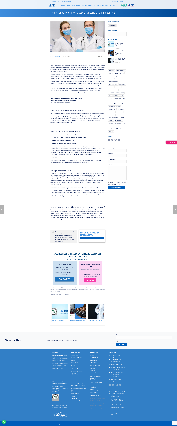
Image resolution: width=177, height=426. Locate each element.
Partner (91, 394)
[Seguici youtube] (119, 140)
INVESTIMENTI (92, 5)
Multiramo (92, 367)
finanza (122, 92)
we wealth (111, 131)
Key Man (73, 367)
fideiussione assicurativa (114, 92)
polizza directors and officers (115, 106)
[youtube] (120, 385)
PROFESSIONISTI (76, 5)
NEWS (106, 5)
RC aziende (111, 120)
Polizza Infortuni (112, 109)
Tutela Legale (74, 359)
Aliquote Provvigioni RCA (95, 395)
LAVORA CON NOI (56, 376)
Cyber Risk (73, 373)
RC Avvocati (122, 117)
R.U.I (112, 410)
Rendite (91, 359)
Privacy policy (93, 386)
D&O (123, 87)
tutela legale (111, 128)
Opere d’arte (93, 378)
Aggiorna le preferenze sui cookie (66, 424)
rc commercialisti (118, 120)
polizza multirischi (120, 109)
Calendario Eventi (112, 25)
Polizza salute (111, 112)
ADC (52, 56)
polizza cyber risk (112, 103)
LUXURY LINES (100, 5)
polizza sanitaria (119, 112)
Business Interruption (113, 84)
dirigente (121, 90)
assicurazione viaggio (113, 76)
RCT (124, 123)
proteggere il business (113, 117)
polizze (118, 114)
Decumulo (92, 370)
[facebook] (110, 385)
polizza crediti (116, 101)
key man (121, 95)
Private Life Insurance (95, 365)
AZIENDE (84, 5)
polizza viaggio (112, 114)
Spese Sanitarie (74, 362)
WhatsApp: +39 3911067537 (115, 364)
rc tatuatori (111, 126)
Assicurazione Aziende (120, 70)
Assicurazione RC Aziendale (77, 383)
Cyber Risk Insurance (75, 387)
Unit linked (92, 368)
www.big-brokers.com (116, 361)
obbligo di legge (117, 98)
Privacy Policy (111, 184)
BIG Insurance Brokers (113, 81)
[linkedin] (113, 385)
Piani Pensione (93, 362)
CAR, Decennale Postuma (77, 371)
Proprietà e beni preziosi (95, 376)
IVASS (112, 414)
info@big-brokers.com (66, 1)
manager (110, 98)
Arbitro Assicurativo (94, 390)
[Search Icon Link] (117, 5)
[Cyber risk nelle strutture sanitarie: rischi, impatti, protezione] (96, 311)
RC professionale (118, 123)
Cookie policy (93, 387)
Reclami (92, 389)
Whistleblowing (93, 392)
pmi (124, 98)
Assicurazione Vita (112, 78)
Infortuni (73, 360)
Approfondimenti (58, 56)
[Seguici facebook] (109, 140)
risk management (119, 126)
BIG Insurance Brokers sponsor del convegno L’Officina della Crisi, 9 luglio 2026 (78, 320)
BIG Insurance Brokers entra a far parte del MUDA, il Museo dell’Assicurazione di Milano (60, 320)
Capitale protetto (94, 357)
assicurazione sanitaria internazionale (116, 73)
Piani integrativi (93, 360)
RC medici (111, 123)
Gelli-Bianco (115, 95)
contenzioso (111, 87)
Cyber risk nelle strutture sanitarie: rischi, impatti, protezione (96, 320)
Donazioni (92, 379)
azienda (119, 78)
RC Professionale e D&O (76, 357)
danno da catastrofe (113, 90)
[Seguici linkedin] (112, 140)
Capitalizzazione (93, 364)
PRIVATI (69, 5)
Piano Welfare (74, 398)
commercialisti (122, 84)
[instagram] (117, 385)
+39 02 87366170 (55, 1)
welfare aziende (119, 128)
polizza (110, 101)
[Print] (99, 56)
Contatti (112, 5)
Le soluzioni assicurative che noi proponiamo (63, 210)
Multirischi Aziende (75, 368)
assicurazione (111, 70)
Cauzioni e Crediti (75, 370)
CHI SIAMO (63, 5)
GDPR (110, 95)
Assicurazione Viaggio (76, 400)
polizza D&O (120, 103)
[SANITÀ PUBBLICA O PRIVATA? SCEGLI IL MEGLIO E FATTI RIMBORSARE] (77, 36)
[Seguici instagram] (115, 140)
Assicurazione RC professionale (78, 385)
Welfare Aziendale (75, 375)
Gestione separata (94, 372)
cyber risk (118, 87)
